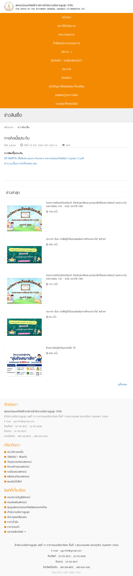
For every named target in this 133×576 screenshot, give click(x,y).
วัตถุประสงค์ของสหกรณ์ (19, 462)
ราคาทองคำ (13, 527)
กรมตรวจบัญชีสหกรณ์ (18, 497)
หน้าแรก (66, 17)
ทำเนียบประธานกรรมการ (66, 43)
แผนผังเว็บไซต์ (14, 481)
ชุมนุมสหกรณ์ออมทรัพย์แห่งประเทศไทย (27, 507)
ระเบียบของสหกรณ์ (16, 471)
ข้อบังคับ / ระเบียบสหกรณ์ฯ (66, 60)
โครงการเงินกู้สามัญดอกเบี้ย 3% (61, 348)
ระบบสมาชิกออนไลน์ (67, 103)
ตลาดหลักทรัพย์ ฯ (16, 532)
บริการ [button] (65, 51)
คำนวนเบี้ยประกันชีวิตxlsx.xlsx (20, 163)
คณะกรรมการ (67, 34)
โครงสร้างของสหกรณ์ (18, 466)
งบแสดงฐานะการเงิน (66, 95)
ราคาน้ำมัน (12, 522)
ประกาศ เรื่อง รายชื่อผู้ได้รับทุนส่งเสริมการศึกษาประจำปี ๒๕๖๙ (76, 239)
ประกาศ (66, 69)
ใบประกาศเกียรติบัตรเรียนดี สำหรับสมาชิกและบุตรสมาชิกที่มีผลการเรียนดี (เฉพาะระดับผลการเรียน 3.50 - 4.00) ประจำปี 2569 (86, 204)
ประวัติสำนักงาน (66, 25)
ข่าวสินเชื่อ (23, 127)
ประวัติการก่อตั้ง (15, 452)
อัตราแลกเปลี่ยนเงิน (17, 517)
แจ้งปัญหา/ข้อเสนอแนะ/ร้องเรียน (66, 86)
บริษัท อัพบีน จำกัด (72, 572)
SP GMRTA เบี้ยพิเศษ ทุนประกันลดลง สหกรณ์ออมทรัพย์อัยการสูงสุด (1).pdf (44, 158)
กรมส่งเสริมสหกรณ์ (17, 502)
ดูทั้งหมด (122, 384)
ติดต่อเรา (66, 77)
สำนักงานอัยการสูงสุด (18, 512)
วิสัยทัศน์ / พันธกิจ (17, 457)
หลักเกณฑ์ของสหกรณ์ (18, 476)
